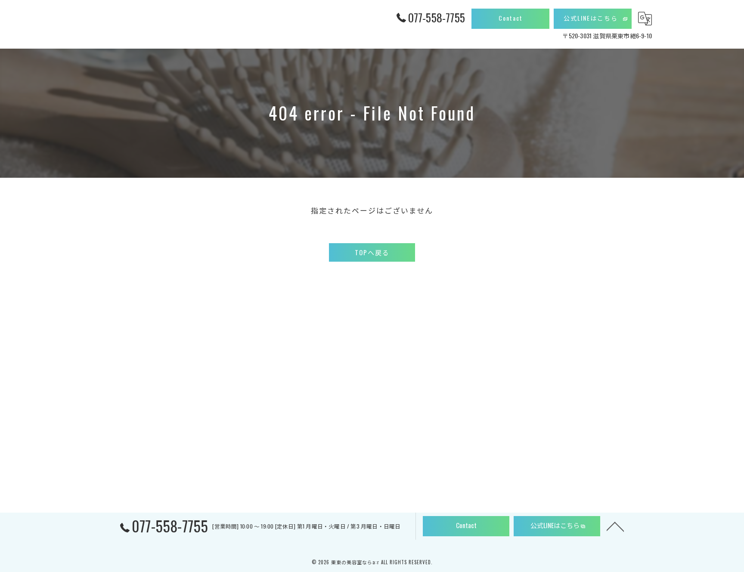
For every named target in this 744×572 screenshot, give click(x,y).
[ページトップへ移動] (615, 526)
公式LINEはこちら (591, 17)
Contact (511, 17)
